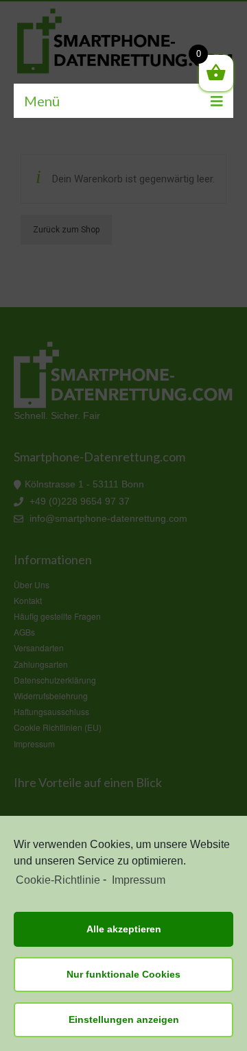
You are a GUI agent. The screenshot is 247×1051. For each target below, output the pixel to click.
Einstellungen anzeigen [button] (124, 1019)
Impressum (138, 880)
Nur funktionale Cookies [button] (123, 974)
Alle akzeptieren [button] (123, 928)
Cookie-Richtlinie (58, 880)
